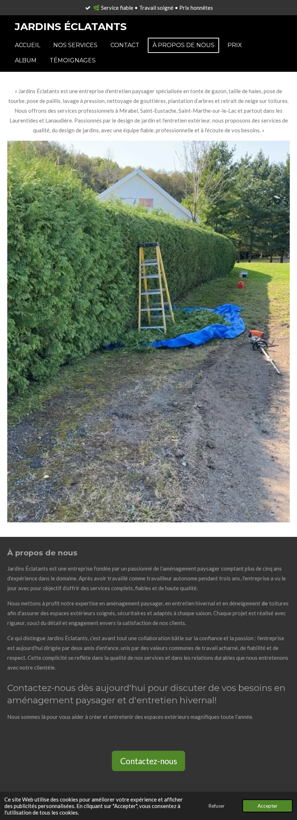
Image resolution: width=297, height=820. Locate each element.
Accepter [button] (267, 806)
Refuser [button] (216, 806)
